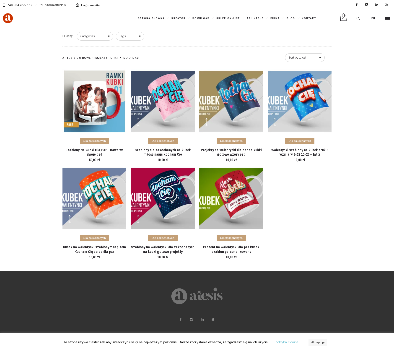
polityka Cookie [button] (286, 342)
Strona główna (151, 18)
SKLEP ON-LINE (228, 18)
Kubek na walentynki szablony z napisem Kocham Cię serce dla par (94, 249)
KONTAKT (309, 18)
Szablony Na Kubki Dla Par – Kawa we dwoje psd (94, 152)
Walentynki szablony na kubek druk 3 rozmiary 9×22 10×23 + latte (299, 152)
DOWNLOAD (201, 18)
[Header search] (358, 18)
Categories (87, 36)
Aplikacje (255, 18)
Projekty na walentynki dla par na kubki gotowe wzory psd (231, 152)
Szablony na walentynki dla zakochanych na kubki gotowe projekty (162, 249)
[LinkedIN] (377, 5)
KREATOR (178, 18)
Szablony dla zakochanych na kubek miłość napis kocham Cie (163, 152)
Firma (275, 18)
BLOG (291, 18)
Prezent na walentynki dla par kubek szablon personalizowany (231, 249)
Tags (122, 36)
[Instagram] (367, 5)
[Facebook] (357, 5)
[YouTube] (387, 5)
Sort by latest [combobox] (297, 57)
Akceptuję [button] (317, 342)
